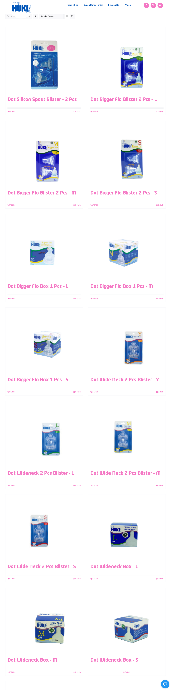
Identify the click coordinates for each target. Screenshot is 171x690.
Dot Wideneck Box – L (114, 566)
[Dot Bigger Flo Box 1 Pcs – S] (44, 341)
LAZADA (12, 112)
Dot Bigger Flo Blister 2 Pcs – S (123, 193)
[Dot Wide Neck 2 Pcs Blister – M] (127, 434)
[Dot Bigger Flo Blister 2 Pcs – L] (127, 60)
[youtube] (160, 5)
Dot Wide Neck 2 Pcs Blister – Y (124, 380)
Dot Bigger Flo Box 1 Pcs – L (37, 286)
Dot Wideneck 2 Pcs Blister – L (40, 473)
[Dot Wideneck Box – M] (44, 621)
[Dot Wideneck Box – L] (127, 527)
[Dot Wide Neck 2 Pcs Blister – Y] (127, 341)
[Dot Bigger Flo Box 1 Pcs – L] (44, 247)
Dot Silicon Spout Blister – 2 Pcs (42, 99)
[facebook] (146, 5)
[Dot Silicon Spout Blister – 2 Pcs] (44, 60)
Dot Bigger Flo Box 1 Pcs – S (37, 380)
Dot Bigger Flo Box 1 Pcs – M (121, 286)
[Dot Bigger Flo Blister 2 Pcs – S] (127, 154)
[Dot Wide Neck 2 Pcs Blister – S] (44, 527)
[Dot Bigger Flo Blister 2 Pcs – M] (44, 154)
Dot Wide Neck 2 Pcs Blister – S (41, 566)
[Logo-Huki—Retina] (21, 3)
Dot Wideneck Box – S (114, 660)
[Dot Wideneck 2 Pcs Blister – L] (44, 434)
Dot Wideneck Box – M (32, 660)
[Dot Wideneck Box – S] (127, 621)
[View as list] (72, 16)
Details (78, 112)
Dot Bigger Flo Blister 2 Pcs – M (41, 193)
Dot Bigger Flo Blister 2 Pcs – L (123, 99)
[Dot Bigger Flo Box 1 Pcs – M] (127, 247)
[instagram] (153, 5)
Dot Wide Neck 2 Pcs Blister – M (125, 473)
